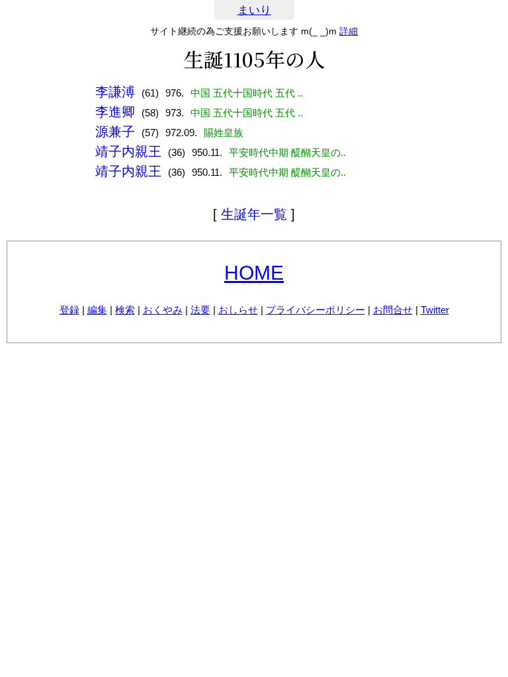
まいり (254, 10)
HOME (254, 273)
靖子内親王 (128, 151)
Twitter (435, 309)
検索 (125, 309)
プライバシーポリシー (315, 309)
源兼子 (115, 131)
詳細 (348, 31)
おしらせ (238, 309)
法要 (200, 309)
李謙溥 (115, 92)
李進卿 (115, 111)
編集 (97, 309)
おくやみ (163, 309)
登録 (69, 309)
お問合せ (393, 309)
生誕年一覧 (254, 214)
